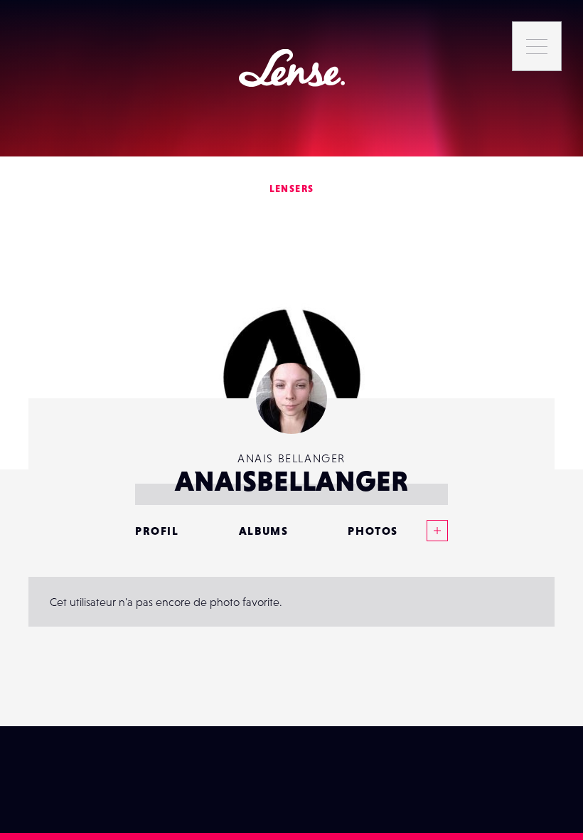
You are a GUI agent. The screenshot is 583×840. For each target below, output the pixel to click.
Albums (264, 530)
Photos (373, 530)
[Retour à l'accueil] (292, 68)
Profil (157, 530)
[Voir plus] (423, 530)
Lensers (291, 188)
